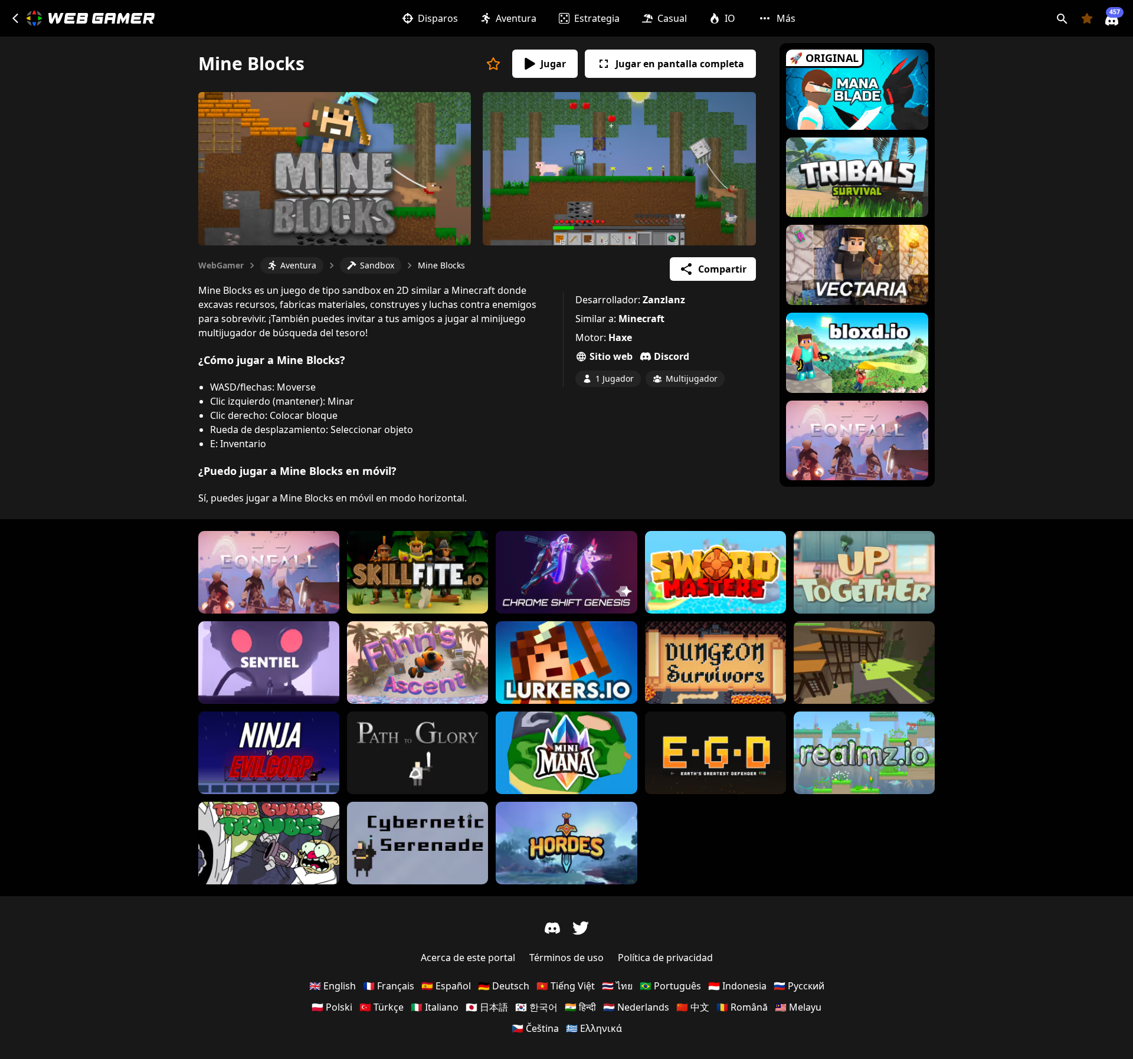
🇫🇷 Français (388, 985)
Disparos (438, 18)
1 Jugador (614, 378)
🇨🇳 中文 (692, 1007)
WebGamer (221, 265)
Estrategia (597, 18)
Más (786, 18)
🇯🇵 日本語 (487, 1007)
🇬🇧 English (332, 985)
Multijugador (692, 378)
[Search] (1062, 18)
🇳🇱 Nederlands (636, 1007)
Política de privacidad (665, 957)
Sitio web (611, 356)
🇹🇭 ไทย (617, 985)
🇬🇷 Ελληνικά (594, 1028)
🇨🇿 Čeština (535, 1028)
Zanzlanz (664, 299)
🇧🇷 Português (670, 985)
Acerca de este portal (468, 957)
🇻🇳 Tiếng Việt (565, 985)
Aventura (516, 18)
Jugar (553, 63)
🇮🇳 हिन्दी (580, 1007)
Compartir (722, 269)
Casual (672, 18)
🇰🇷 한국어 (536, 1007)
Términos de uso (566, 957)
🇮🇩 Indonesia (737, 985)
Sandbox (377, 265)
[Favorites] (1087, 18)
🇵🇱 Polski (332, 1007)
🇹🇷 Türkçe (381, 1007)
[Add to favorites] (493, 64)
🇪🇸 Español (446, 985)
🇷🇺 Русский (799, 985)
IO (730, 18)
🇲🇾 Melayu (798, 1007)
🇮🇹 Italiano (435, 1007)
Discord (671, 356)
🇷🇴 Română (742, 1007)
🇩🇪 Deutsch (503, 985)
